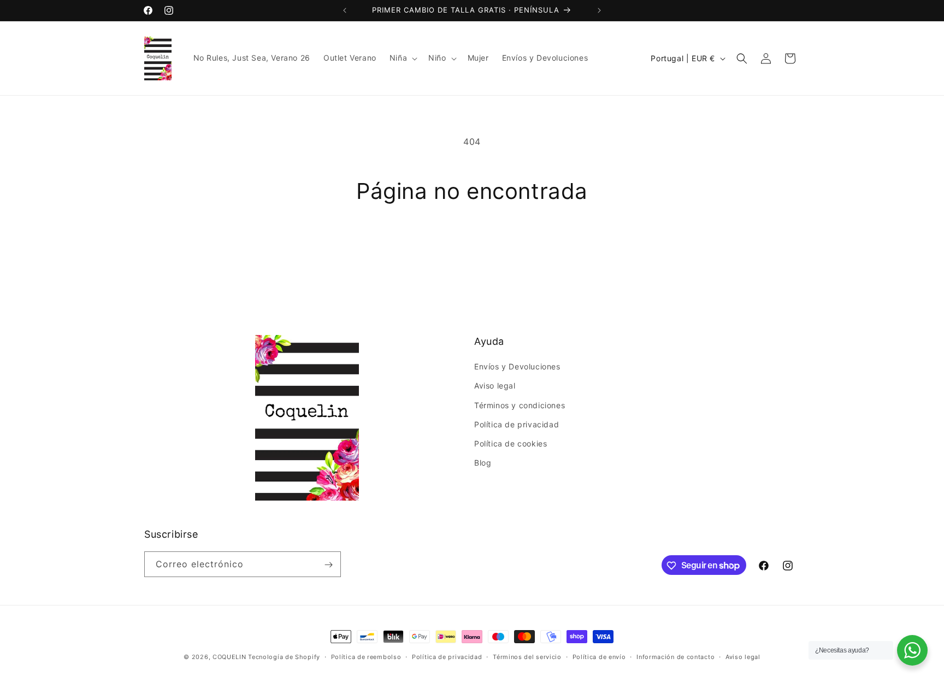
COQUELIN (229, 657)
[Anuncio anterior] (345, 10)
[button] (402, 57)
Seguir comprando (472, 245)
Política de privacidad (516, 424)
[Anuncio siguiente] (599, 10)
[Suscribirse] (328, 565)
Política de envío (599, 656)
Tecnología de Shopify (284, 657)
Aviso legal (495, 386)
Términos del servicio (527, 656)
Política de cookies (510, 443)
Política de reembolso (366, 656)
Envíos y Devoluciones (517, 367)
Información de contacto (675, 656)
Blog (482, 463)
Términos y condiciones (519, 405)
